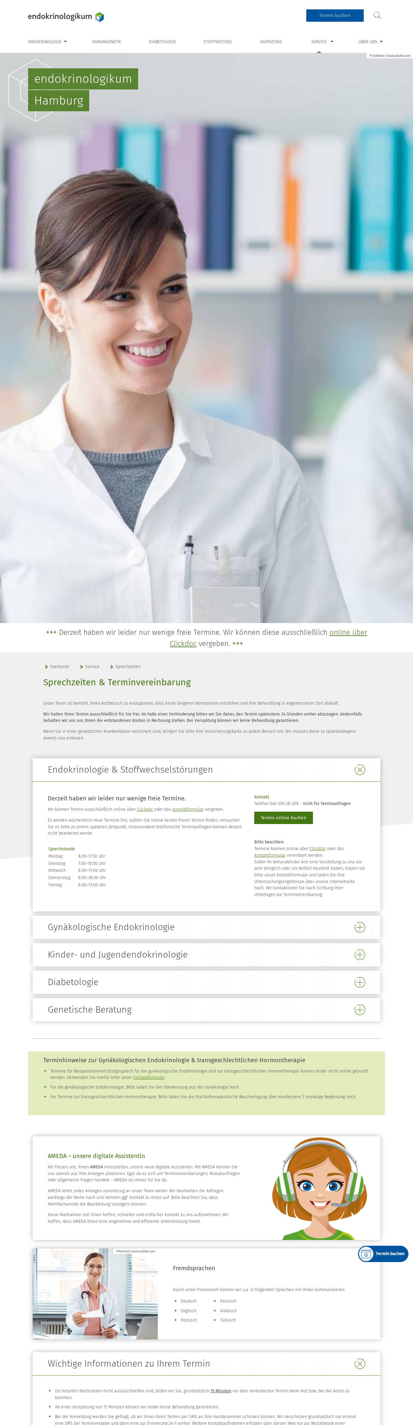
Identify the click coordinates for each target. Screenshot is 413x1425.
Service (319, 41)
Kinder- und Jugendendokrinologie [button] (118, 954)
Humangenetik (106, 41)
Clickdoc (145, 809)
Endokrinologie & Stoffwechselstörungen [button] (130, 769)
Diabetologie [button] (73, 982)
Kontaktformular (188, 809)
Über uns (368, 41)
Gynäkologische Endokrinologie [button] (111, 927)
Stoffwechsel (218, 41)
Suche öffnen (377, 15)
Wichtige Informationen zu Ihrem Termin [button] (129, 1363)
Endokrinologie (44, 41)
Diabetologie (162, 41)
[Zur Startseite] (66, 17)
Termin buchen (334, 15)
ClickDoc (318, 848)
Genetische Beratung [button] (90, 1009)
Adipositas (271, 41)
